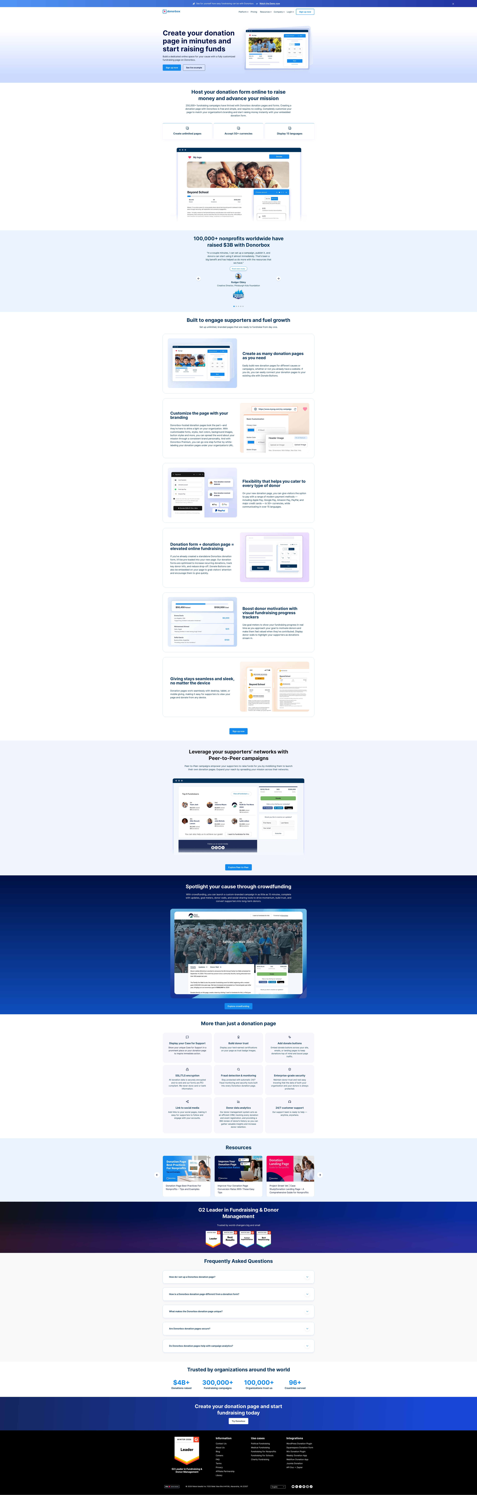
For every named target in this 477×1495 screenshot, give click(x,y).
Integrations (294, 1438)
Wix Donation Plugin (295, 1451)
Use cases (258, 1438)
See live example (194, 67)
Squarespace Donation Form (299, 1447)
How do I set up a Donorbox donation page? (192, 1277)
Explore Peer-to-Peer (238, 867)
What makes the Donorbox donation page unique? (196, 1311)
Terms (218, 1463)
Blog (218, 1451)
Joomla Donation (294, 1463)
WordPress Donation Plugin (299, 1443)
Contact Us (221, 1443)
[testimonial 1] (234, 306)
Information (224, 1438)
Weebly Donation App (296, 1455)
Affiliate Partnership (225, 1471)
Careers (219, 1455)
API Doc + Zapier (294, 1467)
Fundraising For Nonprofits (263, 1451)
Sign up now (305, 12)
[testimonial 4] (240, 306)
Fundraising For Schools (262, 1455)
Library (219, 1475)
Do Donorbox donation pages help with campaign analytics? (201, 1346)
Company (278, 12)
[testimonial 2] (236, 306)
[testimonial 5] (243, 306)
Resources (265, 12)
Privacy (219, 1467)
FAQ (217, 1459)
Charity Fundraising (260, 1459)
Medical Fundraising (260, 1447)
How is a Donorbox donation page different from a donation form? (204, 1294)
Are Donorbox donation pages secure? (189, 1328)
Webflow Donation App (297, 1459)
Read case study (238, 269)
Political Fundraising (260, 1443)
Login (289, 12)
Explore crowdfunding (238, 1006)
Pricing (254, 12)
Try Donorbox (238, 1421)
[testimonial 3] (238, 306)
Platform (243, 12)
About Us (220, 1447)
